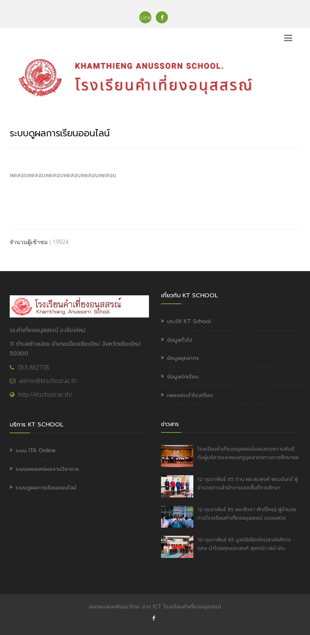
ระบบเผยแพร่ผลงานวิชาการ (47, 469)
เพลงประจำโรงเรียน (190, 395)
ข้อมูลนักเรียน (183, 376)
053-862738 (33, 367)
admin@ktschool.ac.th (48, 380)
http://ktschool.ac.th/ (45, 394)
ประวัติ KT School (189, 321)
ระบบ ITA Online (36, 450)
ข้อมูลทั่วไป (179, 340)
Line (145, 17)
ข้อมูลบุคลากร (183, 358)
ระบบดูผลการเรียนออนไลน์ (46, 487)
